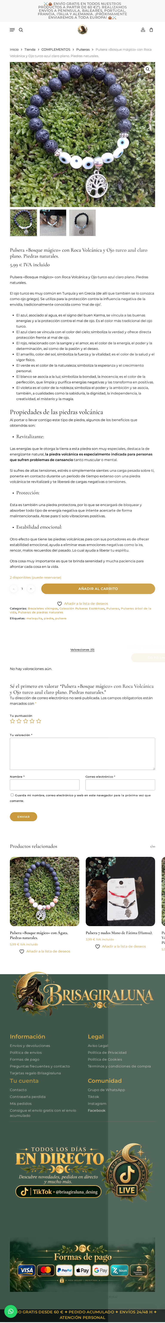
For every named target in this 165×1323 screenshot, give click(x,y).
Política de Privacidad (107, 1053)
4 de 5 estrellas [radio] (32, 721)
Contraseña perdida (28, 1097)
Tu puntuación (21, 715)
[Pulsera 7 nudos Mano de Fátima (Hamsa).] (120, 891)
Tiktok (93, 1097)
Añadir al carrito (98, 589)
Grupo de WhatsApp (106, 1090)
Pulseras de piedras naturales (40, 612)
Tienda (29, 49)
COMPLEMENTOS (55, 49)
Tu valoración (21, 735)
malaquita (34, 618)
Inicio (14, 49)
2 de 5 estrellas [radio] (19, 721)
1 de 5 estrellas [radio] (12, 721)
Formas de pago (24, 1059)
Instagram (97, 1104)
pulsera (61, 618)
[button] (12, 30)
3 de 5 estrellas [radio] (26, 721)
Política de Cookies (105, 1059)
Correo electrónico (100, 776)
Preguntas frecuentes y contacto (40, 1066)
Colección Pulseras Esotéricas (82, 608)
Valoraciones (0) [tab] (82, 649)
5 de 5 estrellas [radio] (39, 721)
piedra (48, 618)
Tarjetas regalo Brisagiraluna (35, 1073)
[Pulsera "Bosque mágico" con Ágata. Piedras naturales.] (44, 891)
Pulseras (83, 49)
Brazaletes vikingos (43, 608)
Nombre (17, 776)
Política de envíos (26, 1053)
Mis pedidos (21, 1104)
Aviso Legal (98, 1046)
